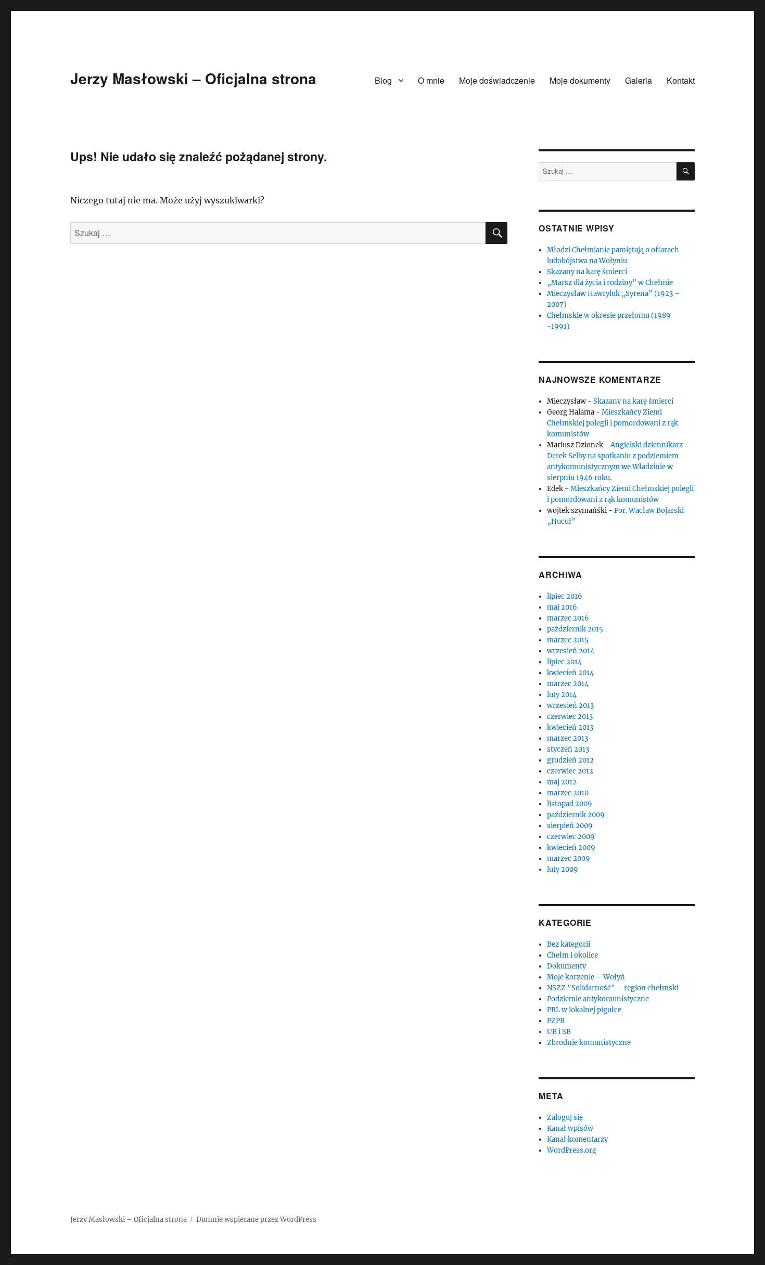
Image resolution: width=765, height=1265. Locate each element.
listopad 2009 (569, 803)
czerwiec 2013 (570, 716)
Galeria (638, 80)
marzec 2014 (568, 683)
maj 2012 (562, 782)
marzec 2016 (568, 618)
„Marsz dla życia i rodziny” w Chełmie (610, 282)
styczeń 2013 (568, 749)
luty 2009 (562, 869)
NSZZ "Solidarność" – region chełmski (613, 988)
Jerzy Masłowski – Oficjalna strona (193, 78)
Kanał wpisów (570, 1128)
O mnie (431, 80)
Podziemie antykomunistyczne (598, 999)
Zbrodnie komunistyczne (589, 1042)
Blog (383, 80)
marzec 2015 (568, 640)
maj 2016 (562, 607)
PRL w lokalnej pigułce (584, 1009)
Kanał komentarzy (577, 1139)
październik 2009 (576, 814)
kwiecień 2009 (571, 847)
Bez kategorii (568, 944)
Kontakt (681, 80)
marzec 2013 (567, 738)
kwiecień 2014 (570, 672)
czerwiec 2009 (571, 836)
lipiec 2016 (564, 596)
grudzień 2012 (570, 760)
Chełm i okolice (572, 955)
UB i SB (559, 1031)
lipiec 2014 (564, 661)
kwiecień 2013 (570, 727)
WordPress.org (571, 1150)
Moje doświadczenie (497, 80)
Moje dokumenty (580, 80)
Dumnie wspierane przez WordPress (256, 1219)
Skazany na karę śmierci (587, 271)
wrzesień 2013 (570, 705)
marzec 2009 (568, 858)
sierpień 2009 (570, 825)
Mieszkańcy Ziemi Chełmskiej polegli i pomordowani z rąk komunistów (612, 423)
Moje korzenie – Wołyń (586, 977)
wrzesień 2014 (570, 651)
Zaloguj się (565, 1117)
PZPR (556, 1020)
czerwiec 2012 (570, 771)
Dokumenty (566, 966)
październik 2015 (575, 629)
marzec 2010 (568, 793)
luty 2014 (562, 694)
